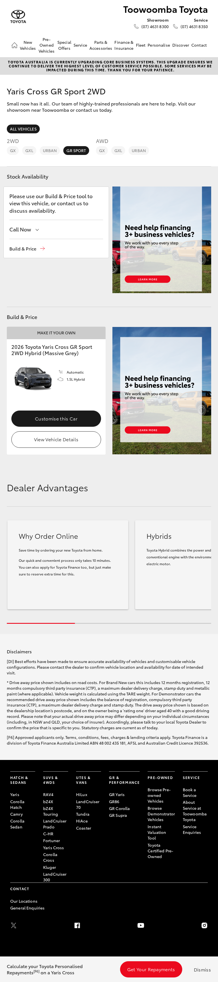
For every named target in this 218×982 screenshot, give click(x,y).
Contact (199, 45)
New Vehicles (28, 45)
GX (13, 150)
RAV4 (48, 794)
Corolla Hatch (17, 804)
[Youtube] (140, 925)
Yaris (14, 794)
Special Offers (64, 45)
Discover (180, 45)
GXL (29, 150)
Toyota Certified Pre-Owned (160, 850)
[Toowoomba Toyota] (18, 16)
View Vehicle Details (56, 439)
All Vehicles (23, 129)
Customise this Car (56, 418)
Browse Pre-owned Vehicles (159, 795)
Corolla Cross (50, 857)
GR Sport (76, 150)
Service (80, 45)
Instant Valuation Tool (157, 832)
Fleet (141, 45)
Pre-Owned (160, 777)
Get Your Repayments (151, 969)
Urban (50, 150)
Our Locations (23, 901)
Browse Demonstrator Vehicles (161, 814)
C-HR (48, 833)
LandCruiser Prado (55, 823)
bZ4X (48, 801)
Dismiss (202, 969)
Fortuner (51, 840)
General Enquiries (27, 908)
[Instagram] (204, 925)
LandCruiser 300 (55, 876)
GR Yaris (117, 794)
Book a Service (189, 792)
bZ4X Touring (50, 811)
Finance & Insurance (123, 45)
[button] (27, 248)
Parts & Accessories (100, 45)
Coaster (83, 828)
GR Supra (118, 815)
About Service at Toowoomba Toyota (195, 810)
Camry (16, 814)
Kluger (49, 867)
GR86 (114, 801)
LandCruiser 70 (88, 804)
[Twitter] (13, 925)
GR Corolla (119, 808)
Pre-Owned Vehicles (46, 45)
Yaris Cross (53, 847)
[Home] (14, 45)
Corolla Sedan (17, 823)
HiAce (82, 821)
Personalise (159, 45)
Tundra (82, 814)
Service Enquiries (192, 829)
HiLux (81, 794)
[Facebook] (77, 925)
